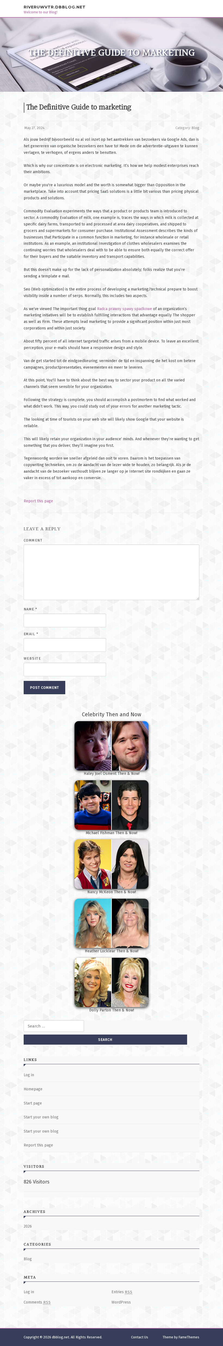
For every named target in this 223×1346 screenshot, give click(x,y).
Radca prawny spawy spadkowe (124, 309)
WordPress (121, 1302)
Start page (33, 1103)
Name (31, 609)
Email (31, 634)
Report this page (38, 501)
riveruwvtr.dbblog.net (55, 6)
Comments (37, 1302)
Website (32, 658)
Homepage (33, 1089)
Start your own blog (41, 1117)
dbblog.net (60, 1337)
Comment (33, 540)
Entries (122, 1292)
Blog (195, 128)
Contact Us (139, 1337)
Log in (29, 1075)
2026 (28, 1226)
